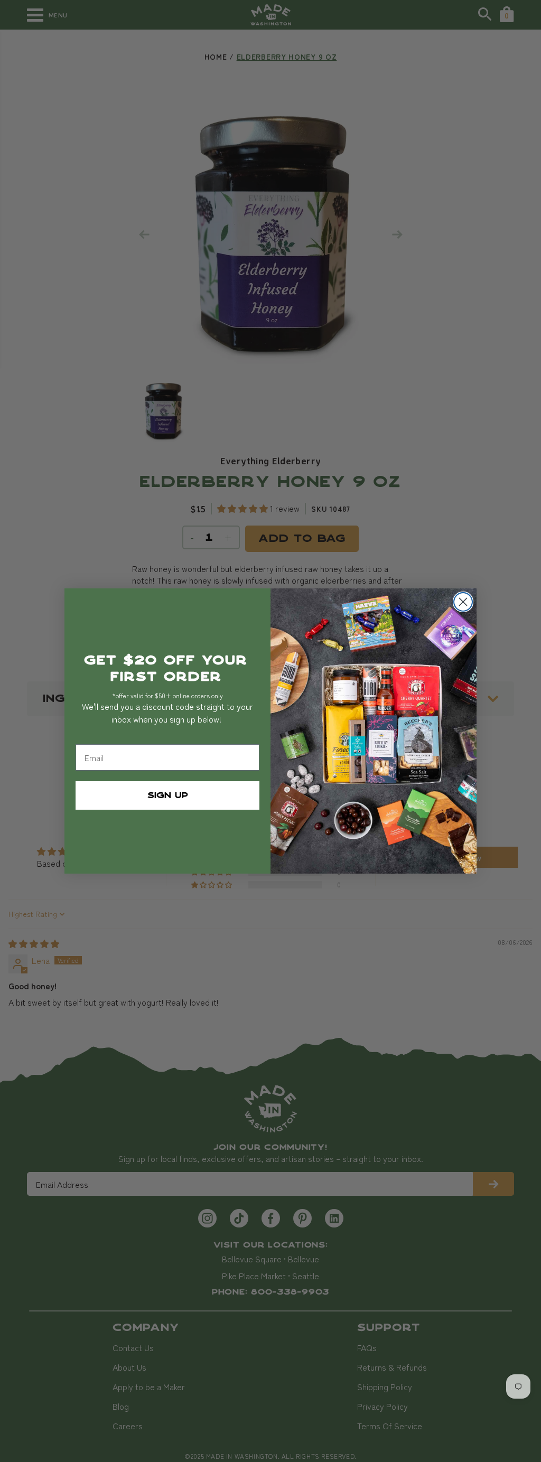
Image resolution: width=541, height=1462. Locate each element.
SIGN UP (167, 795)
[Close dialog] (463, 602)
